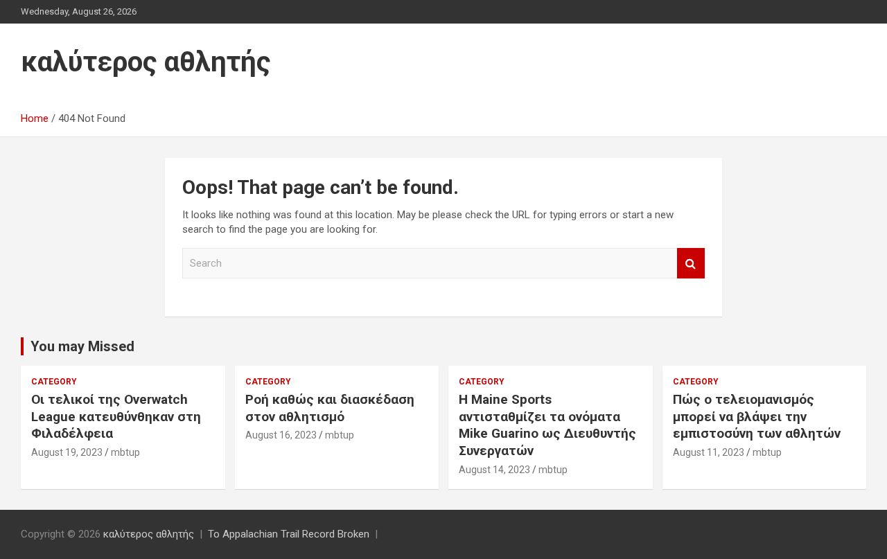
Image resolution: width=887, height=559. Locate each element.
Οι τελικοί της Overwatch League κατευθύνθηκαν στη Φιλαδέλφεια (116, 416)
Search (691, 263)
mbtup (125, 452)
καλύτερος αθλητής (146, 62)
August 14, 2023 (494, 469)
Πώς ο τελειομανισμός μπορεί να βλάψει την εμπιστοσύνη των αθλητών (757, 416)
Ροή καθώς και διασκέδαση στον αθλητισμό (329, 408)
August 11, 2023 (708, 452)
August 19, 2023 (67, 452)
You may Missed (82, 346)
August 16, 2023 (281, 435)
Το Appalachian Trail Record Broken (288, 534)
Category (54, 382)
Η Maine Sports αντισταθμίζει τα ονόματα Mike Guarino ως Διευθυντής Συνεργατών (547, 425)
